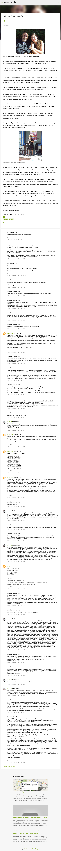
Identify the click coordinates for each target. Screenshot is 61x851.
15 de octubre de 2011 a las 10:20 (16, 275)
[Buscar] (18, 2)
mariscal (9, 421)
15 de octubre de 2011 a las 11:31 (16, 296)
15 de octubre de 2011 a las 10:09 (16, 259)
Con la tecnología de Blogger (31, 849)
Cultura (6, 219)
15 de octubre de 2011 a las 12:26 (16, 328)
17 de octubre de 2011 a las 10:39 (16, 540)
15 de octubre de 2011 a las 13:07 (16, 380)
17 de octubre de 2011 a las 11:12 (16, 589)
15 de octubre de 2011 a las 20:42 (16, 430)
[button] (4, 21)
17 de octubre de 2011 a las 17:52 (16, 712)
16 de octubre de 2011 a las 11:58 (16, 497)
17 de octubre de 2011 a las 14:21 (16, 614)
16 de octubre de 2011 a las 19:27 (16, 506)
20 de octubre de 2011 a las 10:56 (16, 762)
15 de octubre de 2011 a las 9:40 (16, 239)
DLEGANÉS (10, 2)
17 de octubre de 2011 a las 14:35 (16, 650)
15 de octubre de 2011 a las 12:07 (16, 320)
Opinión (11, 219)
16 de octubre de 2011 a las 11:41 (16, 473)
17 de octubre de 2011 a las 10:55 (16, 561)
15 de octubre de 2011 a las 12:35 (16, 352)
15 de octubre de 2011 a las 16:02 (16, 394)
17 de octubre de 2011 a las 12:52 (16, 605)
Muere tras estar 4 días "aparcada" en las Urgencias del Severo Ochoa (30, 817)
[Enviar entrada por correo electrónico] (4, 217)
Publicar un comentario (9, 766)
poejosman (10, 333)
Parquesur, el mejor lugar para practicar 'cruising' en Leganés (28, 792)
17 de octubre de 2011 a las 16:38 (16, 662)
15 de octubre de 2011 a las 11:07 (16, 287)
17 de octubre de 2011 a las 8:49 (16, 520)
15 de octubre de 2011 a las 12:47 (16, 363)
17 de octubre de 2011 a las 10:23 (16, 529)
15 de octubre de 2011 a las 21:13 (16, 447)
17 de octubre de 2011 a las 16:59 (16, 695)
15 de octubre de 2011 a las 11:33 (16, 308)
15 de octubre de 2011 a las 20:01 (16, 417)
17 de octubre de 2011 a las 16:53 (16, 684)
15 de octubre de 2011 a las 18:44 (16, 408)
